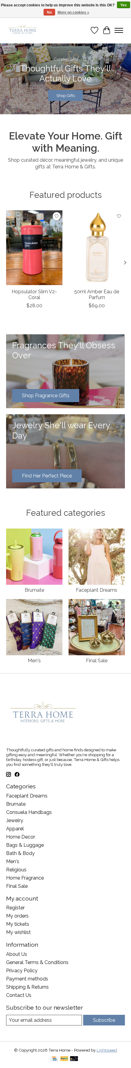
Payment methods (27, 979)
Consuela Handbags (29, 812)
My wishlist (18, 932)
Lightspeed (107, 1050)
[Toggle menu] (119, 30)
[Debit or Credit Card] (74, 1059)
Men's (34, 660)
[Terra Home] (23, 30)
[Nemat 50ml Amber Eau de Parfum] (97, 247)
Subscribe (104, 1020)
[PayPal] (64, 1059)
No (49, 12)
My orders (17, 916)
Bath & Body (20, 853)
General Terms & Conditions (37, 962)
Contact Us (18, 995)
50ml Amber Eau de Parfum (96, 294)
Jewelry (14, 820)
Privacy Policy (21, 970)
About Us (16, 954)
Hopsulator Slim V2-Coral (34, 294)
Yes (123, 5)
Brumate (34, 590)
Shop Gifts (65, 95)
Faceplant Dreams (96, 590)
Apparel (15, 829)
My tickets (17, 924)
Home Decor (20, 837)
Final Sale (97, 660)
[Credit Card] (54, 1059)
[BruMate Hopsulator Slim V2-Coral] (34, 247)
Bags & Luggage (25, 845)
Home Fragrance (25, 878)
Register (15, 908)
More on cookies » (73, 12)
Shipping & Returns (27, 987)
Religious (16, 870)
